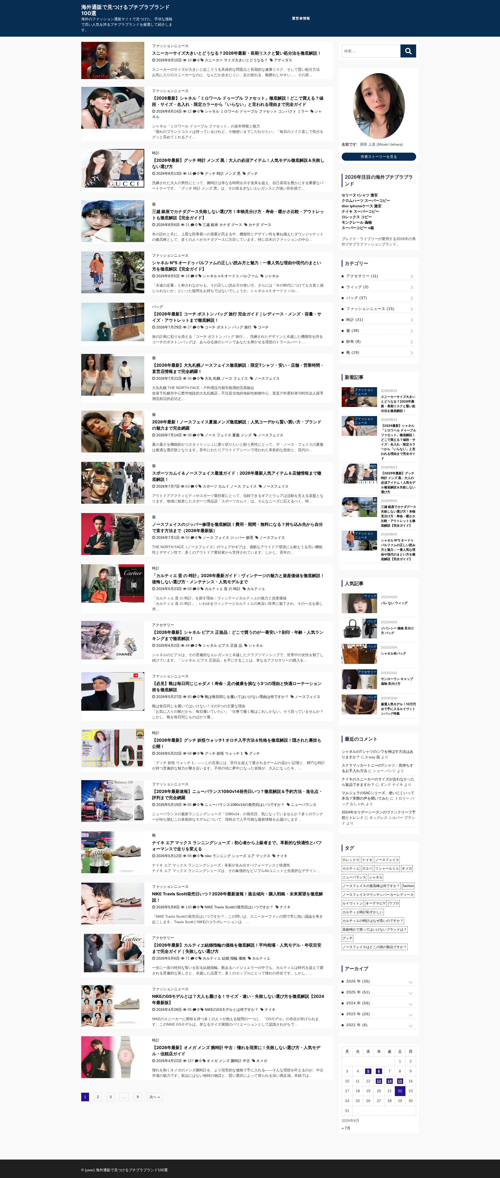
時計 (155, 153)
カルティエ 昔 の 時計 (223, 589)
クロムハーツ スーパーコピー (366, 200)
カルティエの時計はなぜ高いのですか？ (372, 921)
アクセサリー (163, 625)
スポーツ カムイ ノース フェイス (230, 486)
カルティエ (256, 589)
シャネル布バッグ (393, 653)
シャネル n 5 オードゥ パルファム (230, 276)
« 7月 (346, 1128)
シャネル (272, 276)
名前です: (350, 144)
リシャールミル (387, 868)
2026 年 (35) (358, 981)
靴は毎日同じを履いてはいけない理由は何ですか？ (247, 697)
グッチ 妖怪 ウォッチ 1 (224, 753)
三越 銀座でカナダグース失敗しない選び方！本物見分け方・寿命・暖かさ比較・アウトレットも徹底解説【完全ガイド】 (398, 516)
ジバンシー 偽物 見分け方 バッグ (397, 630)
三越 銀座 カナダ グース (222, 225)
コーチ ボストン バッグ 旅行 (228, 327)
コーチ (263, 327)
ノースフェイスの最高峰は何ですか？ (371, 886)
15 (400, 1081)
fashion (408, 886)
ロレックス (350, 860)
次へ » (154, 1097)
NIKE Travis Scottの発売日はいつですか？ (239, 907)
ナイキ (282, 856)
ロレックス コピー (357, 217)
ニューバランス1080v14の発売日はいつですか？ (245, 804)
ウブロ (394, 903)
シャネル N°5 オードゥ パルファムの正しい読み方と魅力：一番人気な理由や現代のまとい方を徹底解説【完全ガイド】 (398, 549)
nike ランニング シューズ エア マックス (237, 856)
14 (390, 1081)
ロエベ (367, 868)
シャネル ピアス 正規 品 (222, 645)
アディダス (283, 60)
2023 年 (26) (358, 1014)
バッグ (157, 307)
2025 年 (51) (358, 992)
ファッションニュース (170, 46)
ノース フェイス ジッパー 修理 (228, 537)
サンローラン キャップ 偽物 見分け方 (397, 681)
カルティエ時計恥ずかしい (362, 912)
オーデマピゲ (376, 903)
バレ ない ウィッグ (394, 603)
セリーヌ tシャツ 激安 (360, 195)
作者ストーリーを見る (379, 156)
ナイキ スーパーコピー (360, 211)
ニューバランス (303, 804)
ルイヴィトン (352, 903)
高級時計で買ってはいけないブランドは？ (374, 929)
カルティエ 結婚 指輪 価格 (224, 958)
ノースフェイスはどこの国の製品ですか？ (374, 947)
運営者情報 (301, 18)
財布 (353, 341)
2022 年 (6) (357, 1025)
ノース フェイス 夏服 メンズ (228, 435)
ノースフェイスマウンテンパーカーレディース (378, 895)
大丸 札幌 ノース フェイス (226, 378)
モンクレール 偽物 (357, 222)
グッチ (252, 173)
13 (379, 1081)
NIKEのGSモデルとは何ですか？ (231, 1009)
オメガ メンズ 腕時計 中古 (228, 1061)
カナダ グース (259, 225)
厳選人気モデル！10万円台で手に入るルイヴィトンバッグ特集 (398, 708)
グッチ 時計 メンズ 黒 (223, 173)
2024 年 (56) (358, 1003)
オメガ (261, 1061)
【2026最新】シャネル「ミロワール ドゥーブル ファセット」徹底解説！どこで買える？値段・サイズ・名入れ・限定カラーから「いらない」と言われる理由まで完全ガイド (398, 442)
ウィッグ (357, 287)
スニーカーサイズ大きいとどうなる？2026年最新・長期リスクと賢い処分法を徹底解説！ (236, 53)
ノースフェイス (267, 378)
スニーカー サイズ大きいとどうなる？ (236, 60)
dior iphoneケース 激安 (362, 206)
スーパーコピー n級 (358, 228)
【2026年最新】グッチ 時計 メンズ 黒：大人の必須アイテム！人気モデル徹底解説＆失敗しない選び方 (398, 482)
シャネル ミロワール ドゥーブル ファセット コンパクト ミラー (256, 111)
